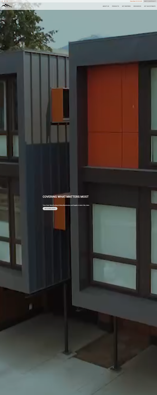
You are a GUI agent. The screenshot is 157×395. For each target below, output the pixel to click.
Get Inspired (126, 6)
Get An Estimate (150, 6)
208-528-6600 (136, 1)
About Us (106, 6)
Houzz (7, 1)
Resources (137, 6)
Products (115, 6)
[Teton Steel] (7, 6)
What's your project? (150, 1)
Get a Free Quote (50, 208)
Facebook (4, 1)
